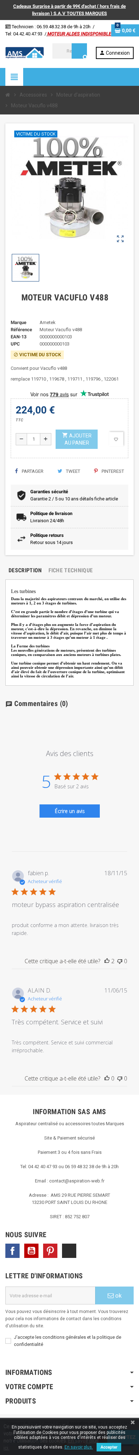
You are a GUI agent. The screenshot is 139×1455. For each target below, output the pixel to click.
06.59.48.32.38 (51, 26)
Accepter (109, 1447)
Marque (18, 322)
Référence (21, 329)
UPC (15, 344)
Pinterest (112, 471)
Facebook (12, 1251)
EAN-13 (18, 336)
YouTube (31, 1251)
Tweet (72, 471)
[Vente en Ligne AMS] (24, 52)
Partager (32, 471)
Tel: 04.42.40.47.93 (23, 33)
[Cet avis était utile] (106, 961)
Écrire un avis (70, 811)
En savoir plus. (79, 1447)
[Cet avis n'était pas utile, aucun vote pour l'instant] (119, 961)
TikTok (69, 1251)
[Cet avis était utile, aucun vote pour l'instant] (106, 1078)
